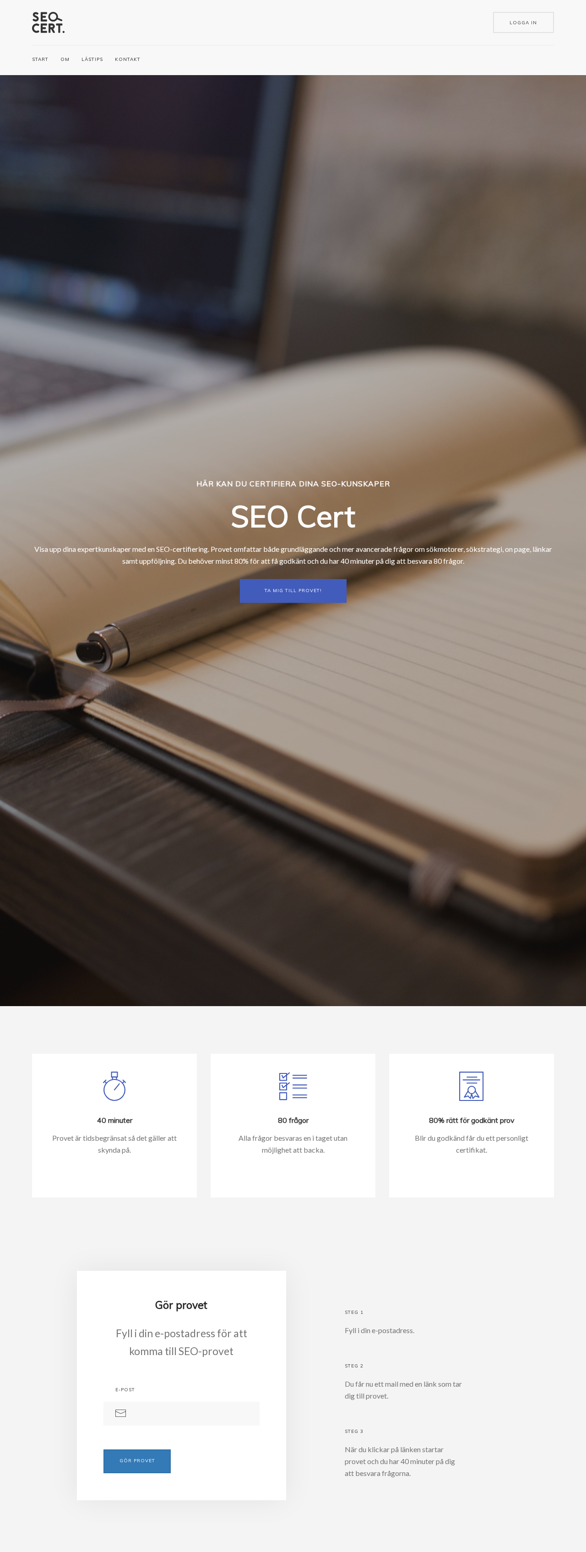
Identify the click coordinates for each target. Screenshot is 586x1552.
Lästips (92, 59)
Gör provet (137, 1461)
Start (40, 59)
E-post (125, 1390)
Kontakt (128, 59)
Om (65, 59)
